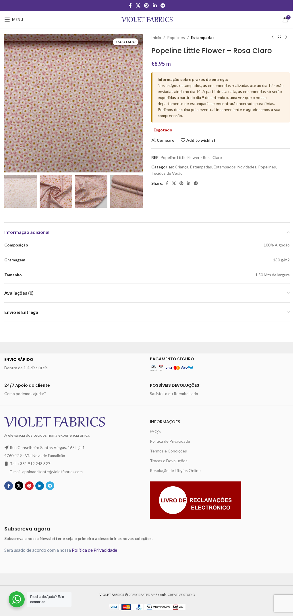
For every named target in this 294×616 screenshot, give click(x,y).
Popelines (176, 37)
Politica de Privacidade (170, 441)
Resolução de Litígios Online (175, 470)
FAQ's (155, 431)
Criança (181, 166)
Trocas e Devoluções (168, 460)
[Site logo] (147, 19)
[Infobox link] (74, 364)
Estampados (225, 166)
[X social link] (138, 5)
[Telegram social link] (162, 5)
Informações (165, 421)
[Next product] (286, 37)
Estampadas (202, 37)
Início (156, 37)
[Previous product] (272, 37)
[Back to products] (279, 37)
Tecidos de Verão (167, 173)
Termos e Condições (168, 450)
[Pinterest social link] (146, 5)
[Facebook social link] (130, 5)
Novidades (246, 166)
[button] (10, 103)
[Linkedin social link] (154, 5)
